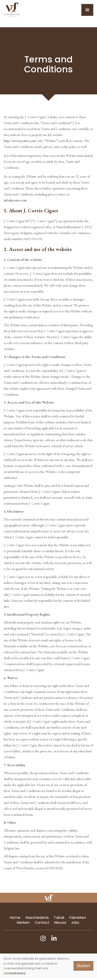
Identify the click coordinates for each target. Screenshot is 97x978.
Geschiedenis (37, 917)
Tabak (59, 917)
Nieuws (60, 922)
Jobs (75, 922)
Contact (42, 922)
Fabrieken (77, 917)
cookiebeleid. (15, 973)
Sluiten (83, 966)
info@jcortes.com (15, 200)
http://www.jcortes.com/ (20, 140)
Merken (23, 922)
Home (15, 917)
